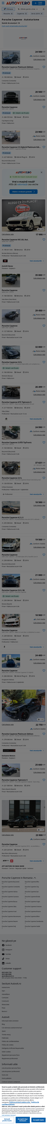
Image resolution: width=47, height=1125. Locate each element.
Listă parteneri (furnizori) (9, 1115)
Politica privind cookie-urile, (20, 1102)
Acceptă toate (38, 1120)
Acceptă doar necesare (23, 1120)
